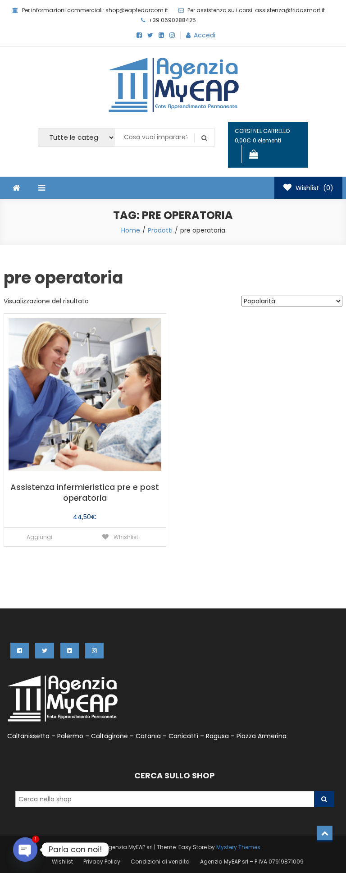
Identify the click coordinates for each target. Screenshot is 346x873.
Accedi (204, 35)
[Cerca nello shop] (324, 799)
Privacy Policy (101, 861)
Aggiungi (39, 537)
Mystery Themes (238, 847)
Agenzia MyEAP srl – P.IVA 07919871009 (252, 861)
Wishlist (62, 861)
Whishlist (125, 537)
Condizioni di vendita (160, 861)
